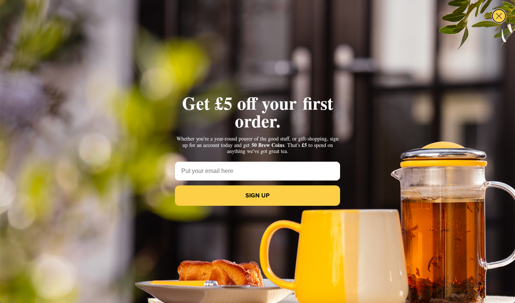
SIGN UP (257, 195)
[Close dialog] (499, 16)
